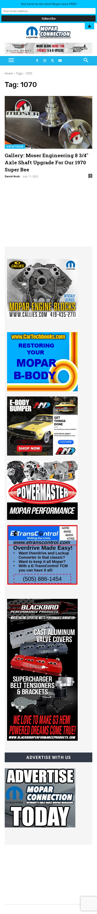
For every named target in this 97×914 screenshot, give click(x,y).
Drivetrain (15, 146)
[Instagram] (44, 60)
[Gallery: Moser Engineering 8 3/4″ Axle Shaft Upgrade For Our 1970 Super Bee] (48, 122)
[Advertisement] (48, 216)
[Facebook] (37, 60)
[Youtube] (59, 60)
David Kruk (12, 176)
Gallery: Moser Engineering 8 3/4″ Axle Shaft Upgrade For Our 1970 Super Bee (46, 162)
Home (9, 73)
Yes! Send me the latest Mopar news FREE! (49, 4)
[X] (52, 60)
